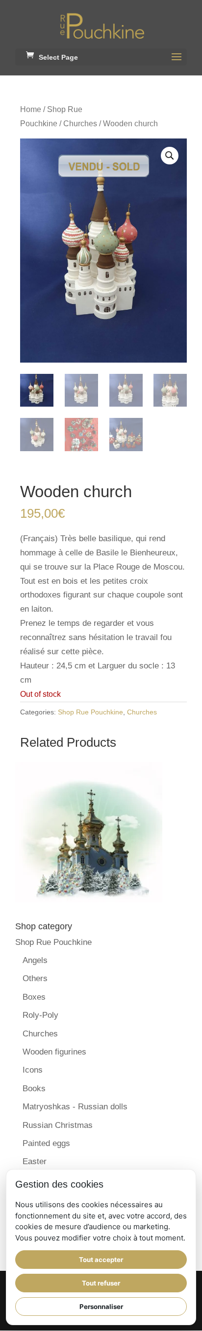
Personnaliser (101, 1306)
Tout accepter (101, 1259)
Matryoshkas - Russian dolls (75, 1106)
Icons (33, 1070)
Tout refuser (101, 1283)
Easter (35, 1161)
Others (35, 978)
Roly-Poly (40, 1015)
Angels (35, 960)
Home (30, 109)
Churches (80, 123)
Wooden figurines (54, 1051)
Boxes (34, 997)
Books (34, 1088)
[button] (169, 155)
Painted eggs (46, 1143)
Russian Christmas (58, 1125)
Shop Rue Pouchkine (90, 712)
